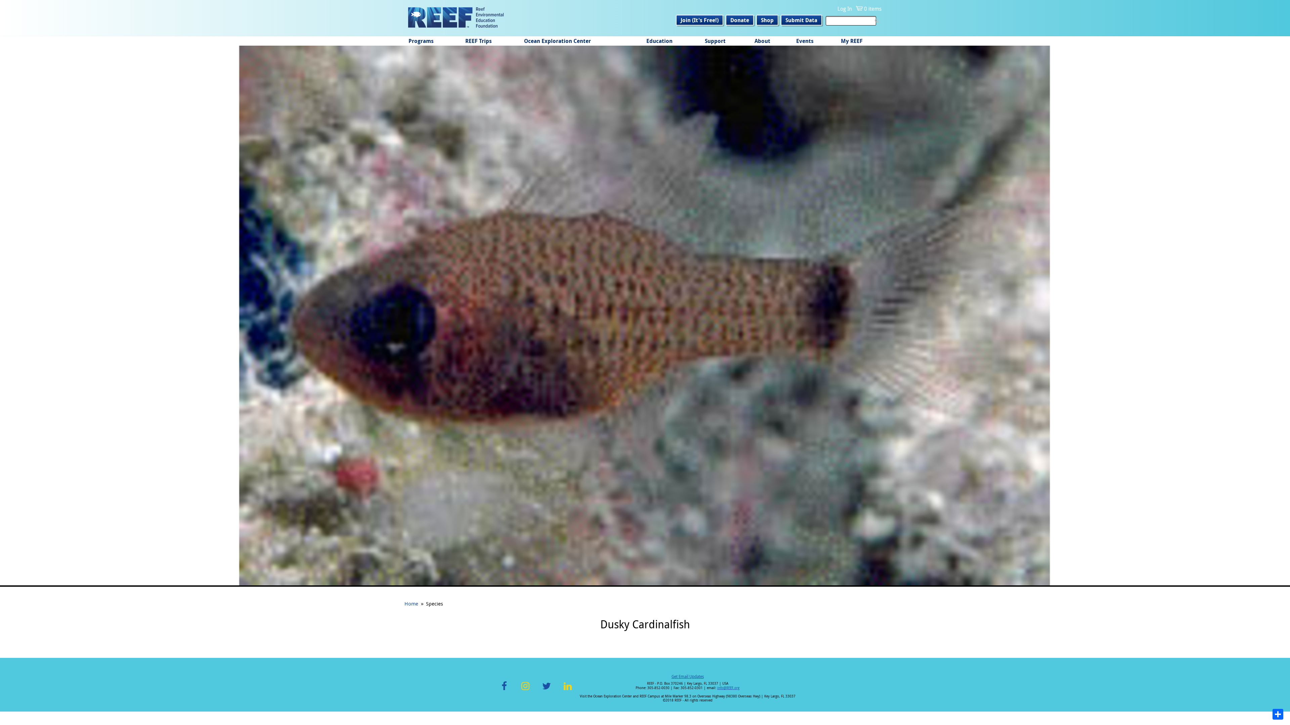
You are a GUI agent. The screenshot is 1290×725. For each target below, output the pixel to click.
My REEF (852, 41)
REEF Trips (478, 41)
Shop (767, 20)
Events (805, 41)
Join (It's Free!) (700, 20)
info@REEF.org (728, 688)
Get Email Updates (688, 676)
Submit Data (801, 20)
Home (411, 603)
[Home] (456, 18)
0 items (873, 8)
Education (659, 41)
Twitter (546, 690)
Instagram (525, 690)
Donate (739, 20)
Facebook (504, 690)
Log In (844, 8)
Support (715, 41)
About (762, 41)
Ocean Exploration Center (557, 41)
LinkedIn (567, 690)
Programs (421, 41)
